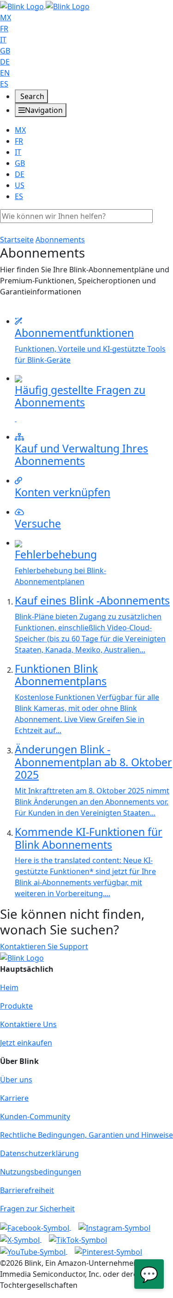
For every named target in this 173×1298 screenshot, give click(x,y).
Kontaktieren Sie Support (44, 946)
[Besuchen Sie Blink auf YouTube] (33, 1251)
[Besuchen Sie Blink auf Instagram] (114, 1227)
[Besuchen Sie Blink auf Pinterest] (108, 1251)
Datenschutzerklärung (39, 1153)
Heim (9, 987)
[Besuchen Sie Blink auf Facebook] (35, 1227)
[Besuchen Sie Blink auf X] (21, 1239)
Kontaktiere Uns (28, 1024)
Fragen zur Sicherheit (37, 1209)
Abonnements (60, 240)
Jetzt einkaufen (26, 1043)
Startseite (17, 240)
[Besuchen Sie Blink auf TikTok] (78, 1239)
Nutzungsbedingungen (40, 1172)
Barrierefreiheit (27, 1190)
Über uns (16, 1080)
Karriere (14, 1098)
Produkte (16, 1006)
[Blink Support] (44, 5)
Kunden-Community (35, 1116)
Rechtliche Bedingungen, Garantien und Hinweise (86, 1135)
